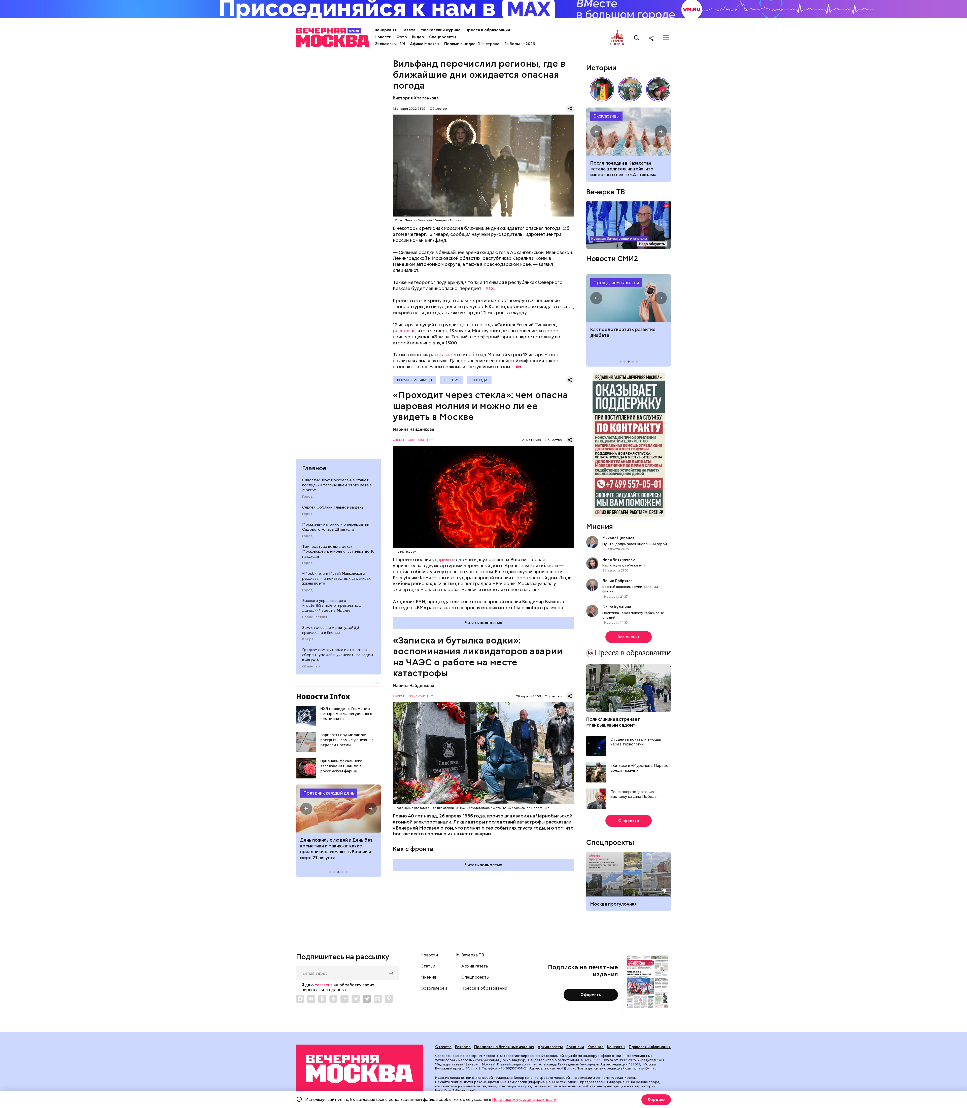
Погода (479, 380)
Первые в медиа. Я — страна (471, 43)
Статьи (428, 966)
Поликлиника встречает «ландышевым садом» (613, 722)
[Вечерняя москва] (359, 1069)
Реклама (463, 1047)
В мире (308, 639)
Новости (383, 37)
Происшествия (314, 617)
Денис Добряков (617, 581)
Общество (311, 666)
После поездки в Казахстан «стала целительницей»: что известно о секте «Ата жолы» (623, 169)
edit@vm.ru (566, 1068)
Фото (401, 37)
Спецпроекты (442, 37)
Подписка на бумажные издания (504, 1047)
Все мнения (629, 636)
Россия (451, 380)
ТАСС (488, 288)
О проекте (628, 820)
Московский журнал (440, 29)
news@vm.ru (647, 1068)
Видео (418, 37)
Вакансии (575, 1047)
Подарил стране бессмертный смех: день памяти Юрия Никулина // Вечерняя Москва (630, 89)
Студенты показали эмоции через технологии (635, 742)
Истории (601, 67)
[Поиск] (637, 38)
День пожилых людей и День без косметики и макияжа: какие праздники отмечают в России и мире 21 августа (336, 849)
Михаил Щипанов (618, 538)
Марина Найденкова (413, 429)
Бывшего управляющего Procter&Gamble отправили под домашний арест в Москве (331, 605)
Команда (596, 1047)
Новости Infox (323, 696)
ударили (441, 559)
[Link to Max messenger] (300, 999)
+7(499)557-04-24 (513, 1068)
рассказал (404, 331)
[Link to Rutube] (378, 999)
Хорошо (656, 1099)
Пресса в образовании (487, 29)
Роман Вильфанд (414, 380)
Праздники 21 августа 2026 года (338, 808)
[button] (306, 809)
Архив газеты (475, 966)
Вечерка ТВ (386, 29)
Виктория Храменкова (416, 98)
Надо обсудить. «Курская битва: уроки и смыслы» (628, 225)
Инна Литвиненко (618, 559)
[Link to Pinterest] (389, 999)
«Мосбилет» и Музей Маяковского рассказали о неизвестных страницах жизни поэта (336, 578)
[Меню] (666, 38)
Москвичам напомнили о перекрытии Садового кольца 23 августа (335, 527)
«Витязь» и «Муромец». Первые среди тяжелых (639, 768)
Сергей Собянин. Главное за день (332, 507)
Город (307, 497)
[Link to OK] (322, 999)
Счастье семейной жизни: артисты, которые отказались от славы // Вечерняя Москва (658, 89)
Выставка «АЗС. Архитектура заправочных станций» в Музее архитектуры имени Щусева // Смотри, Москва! (602, 89)
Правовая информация (650, 1047)
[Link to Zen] (333, 999)
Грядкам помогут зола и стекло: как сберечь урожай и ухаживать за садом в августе (337, 654)
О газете (443, 1047)
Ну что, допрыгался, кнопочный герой (634, 544)
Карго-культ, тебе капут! (623, 565)
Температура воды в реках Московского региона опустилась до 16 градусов (338, 551)
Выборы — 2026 (519, 43)
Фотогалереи (434, 988)
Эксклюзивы (606, 116)
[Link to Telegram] (356, 999)
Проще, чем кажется (616, 282)
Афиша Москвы (424, 43)
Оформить (590, 994)
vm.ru (533, 1064)
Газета (409, 29)
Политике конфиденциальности (524, 1099)
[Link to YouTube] (344, 999)
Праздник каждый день (328, 793)
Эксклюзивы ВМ (390, 43)
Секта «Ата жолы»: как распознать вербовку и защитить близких (628, 131)
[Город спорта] (617, 38)
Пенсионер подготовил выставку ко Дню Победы (633, 794)
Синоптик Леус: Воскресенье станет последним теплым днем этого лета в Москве (337, 485)
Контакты (616, 1047)
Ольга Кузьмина (617, 607)
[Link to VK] (311, 999)
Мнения (599, 526)
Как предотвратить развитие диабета (628, 298)
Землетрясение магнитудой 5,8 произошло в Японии (330, 630)
